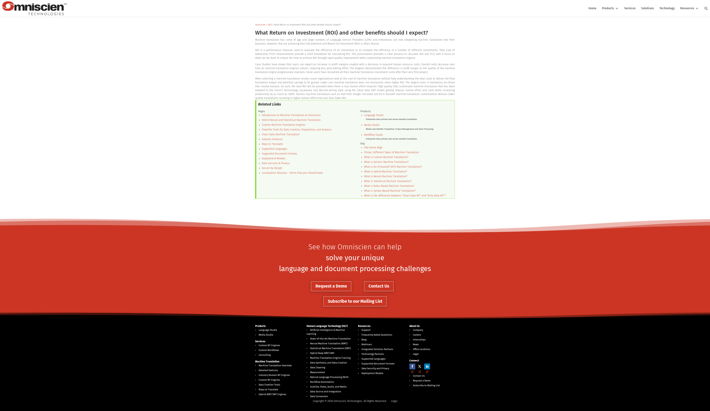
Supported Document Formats (279, 153)
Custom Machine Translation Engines (283, 124)
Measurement (317, 372)
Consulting (265, 355)
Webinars (366, 344)
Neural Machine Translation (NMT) (328, 343)
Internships (419, 339)
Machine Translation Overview (275, 365)
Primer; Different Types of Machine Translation (391, 152)
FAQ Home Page (373, 147)
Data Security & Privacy (276, 163)
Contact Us (378, 286)
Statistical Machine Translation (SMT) (330, 348)
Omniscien (260, 24)
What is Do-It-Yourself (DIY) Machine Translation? (393, 166)
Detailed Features (268, 370)
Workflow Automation (322, 382)
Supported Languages (274, 148)
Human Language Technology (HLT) (327, 326)
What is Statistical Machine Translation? (387, 181)
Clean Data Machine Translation (281, 134)
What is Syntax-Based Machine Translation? (389, 190)
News (416, 344)
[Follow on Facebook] (412, 366)
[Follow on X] (420, 366)
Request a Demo (331, 286)
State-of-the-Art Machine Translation (330, 338)
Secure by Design (272, 168)
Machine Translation (267, 361)
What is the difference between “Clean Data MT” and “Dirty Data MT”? (405, 195)
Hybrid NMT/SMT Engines (272, 394)
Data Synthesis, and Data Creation (328, 362)
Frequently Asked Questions (376, 334)
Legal (416, 354)
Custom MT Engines (269, 345)
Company (418, 330)
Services (260, 341)
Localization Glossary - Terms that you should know (292, 172)
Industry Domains (272, 139)
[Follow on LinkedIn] (427, 366)
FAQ (270, 24)
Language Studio (374, 115)
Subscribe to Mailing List (426, 385)
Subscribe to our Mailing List (355, 301)
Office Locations (421, 349)
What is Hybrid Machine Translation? (385, 171)
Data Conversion (319, 396)
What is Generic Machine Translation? (386, 162)
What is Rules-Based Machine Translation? (389, 186)
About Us (414, 326)
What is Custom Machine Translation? (386, 157)
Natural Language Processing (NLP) (329, 377)
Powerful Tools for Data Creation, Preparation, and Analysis (297, 129)
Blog (363, 339)
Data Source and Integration (325, 391)
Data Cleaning (317, 367)
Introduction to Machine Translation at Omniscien (291, 115)
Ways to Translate (272, 144)
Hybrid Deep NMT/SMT (322, 353)
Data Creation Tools (269, 384)
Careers (417, 334)
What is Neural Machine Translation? (385, 176)
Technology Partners (372, 354)
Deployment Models (273, 158)
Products (260, 326)
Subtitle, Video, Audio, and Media (328, 386)
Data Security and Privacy (375, 368)
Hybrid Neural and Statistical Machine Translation (291, 120)
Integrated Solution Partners (377, 349)
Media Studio (372, 125)
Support (366, 330)
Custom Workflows (269, 350)
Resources (364, 326)
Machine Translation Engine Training (330, 357)
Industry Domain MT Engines (274, 375)
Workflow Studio (373, 134)
